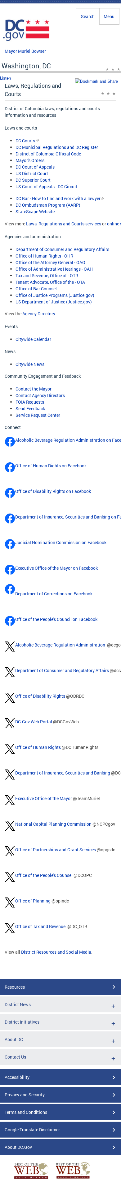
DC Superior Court (33, 180)
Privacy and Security (25, 1095)
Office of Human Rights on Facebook (51, 466)
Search (88, 16)
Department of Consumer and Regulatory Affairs (62, 249)
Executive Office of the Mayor (43, 798)
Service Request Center (38, 415)
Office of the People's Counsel (44, 875)
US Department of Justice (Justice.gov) (54, 302)
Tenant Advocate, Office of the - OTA (50, 282)
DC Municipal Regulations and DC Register (57, 147)
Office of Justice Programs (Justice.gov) (55, 295)
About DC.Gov (18, 1147)
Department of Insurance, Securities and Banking (62, 773)
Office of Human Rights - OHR (44, 256)
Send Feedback (30, 408)
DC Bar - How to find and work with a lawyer (58, 198)
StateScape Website (35, 211)
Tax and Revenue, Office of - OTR (47, 275)
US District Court (32, 173)
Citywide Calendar (33, 339)
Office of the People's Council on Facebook (56, 619)
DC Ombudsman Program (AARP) (48, 205)
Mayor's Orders (30, 160)
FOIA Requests (30, 402)
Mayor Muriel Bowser (25, 51)
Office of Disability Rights (40, 696)
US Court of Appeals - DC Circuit (46, 186)
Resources (15, 987)
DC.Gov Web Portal (33, 722)
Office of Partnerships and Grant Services (55, 850)
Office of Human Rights (38, 747)
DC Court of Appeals (35, 167)
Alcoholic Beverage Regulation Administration (60, 645)
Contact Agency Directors (40, 395)
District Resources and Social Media (56, 952)
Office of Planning (33, 901)
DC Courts (25, 141)
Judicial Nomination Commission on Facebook (60, 542)
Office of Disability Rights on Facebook (53, 491)
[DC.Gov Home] (26, 40)
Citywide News (30, 364)
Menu (109, 16)
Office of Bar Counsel (36, 289)
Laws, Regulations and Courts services (63, 224)
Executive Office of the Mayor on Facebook (56, 568)
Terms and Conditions (26, 1112)
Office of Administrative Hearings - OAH (54, 269)
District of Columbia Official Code (48, 154)
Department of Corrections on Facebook (53, 594)
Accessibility (17, 1077)
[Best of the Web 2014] (31, 1179)
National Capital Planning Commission (53, 824)
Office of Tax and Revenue (40, 926)
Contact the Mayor (34, 389)
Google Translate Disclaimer (32, 1130)
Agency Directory (38, 314)
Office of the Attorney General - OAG (50, 262)
